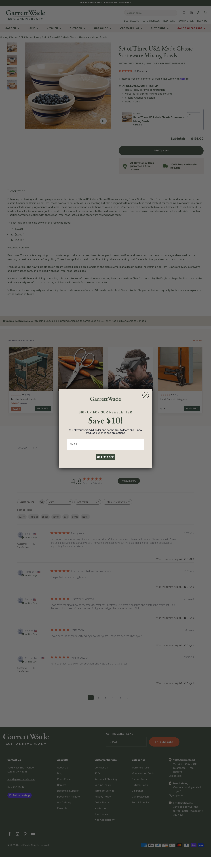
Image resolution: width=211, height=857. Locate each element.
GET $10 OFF (105, 457)
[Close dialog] (146, 395)
